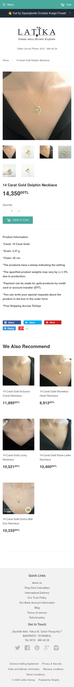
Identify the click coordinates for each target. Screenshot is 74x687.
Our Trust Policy (37, 597)
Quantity (7, 205)
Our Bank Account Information (37, 602)
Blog (37, 607)
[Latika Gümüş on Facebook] (27, 649)
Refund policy (37, 617)
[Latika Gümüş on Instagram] (56, 649)
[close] (70, 13)
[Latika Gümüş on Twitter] (17, 649)
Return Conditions (35, 674)
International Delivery (37, 592)
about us (37, 582)
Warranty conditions (53, 669)
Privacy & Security (52, 663)
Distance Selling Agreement (24, 663)
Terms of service (37, 612)
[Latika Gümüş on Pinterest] (37, 649)
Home (6, 60)
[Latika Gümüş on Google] (46, 649)
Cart (68, 4)
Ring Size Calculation (37, 587)
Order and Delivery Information (24, 669)
